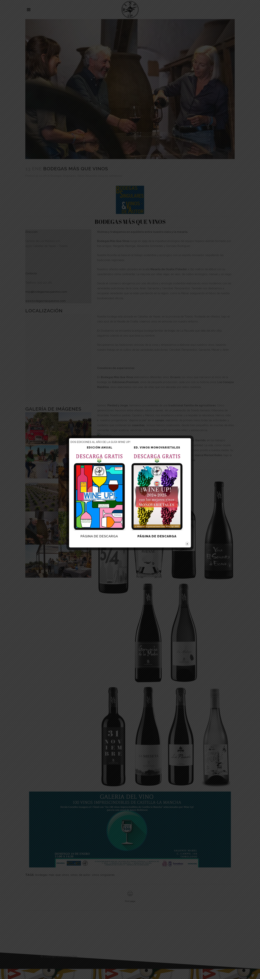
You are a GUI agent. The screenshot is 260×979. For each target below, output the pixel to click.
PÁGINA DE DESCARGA (99, 536)
